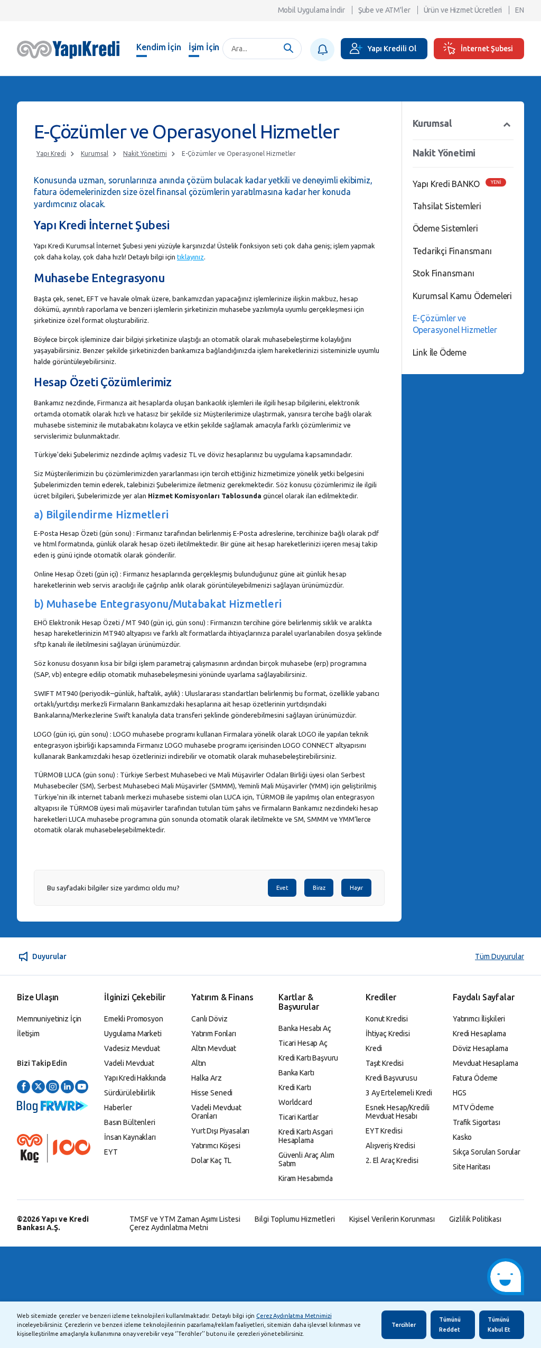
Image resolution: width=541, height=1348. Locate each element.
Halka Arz (206, 1078)
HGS (460, 1093)
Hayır (356, 888)
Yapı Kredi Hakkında (135, 1078)
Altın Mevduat (213, 1048)
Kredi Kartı (294, 1087)
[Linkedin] (67, 1087)
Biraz (319, 888)
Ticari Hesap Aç (303, 1043)
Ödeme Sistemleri (445, 228)
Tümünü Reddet (450, 1324)
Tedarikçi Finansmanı (452, 251)
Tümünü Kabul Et (499, 1324)
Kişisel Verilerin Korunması (392, 1219)
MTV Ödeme (473, 1107)
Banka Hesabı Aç (304, 1028)
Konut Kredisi (387, 1019)
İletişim (28, 1033)
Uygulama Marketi (133, 1033)
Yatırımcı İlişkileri (479, 1019)
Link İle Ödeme (440, 352)
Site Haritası (471, 1167)
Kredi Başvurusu (391, 1078)
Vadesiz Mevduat (132, 1048)
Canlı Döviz (209, 1019)
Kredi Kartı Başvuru (308, 1058)
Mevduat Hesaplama (485, 1063)
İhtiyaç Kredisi (388, 1033)
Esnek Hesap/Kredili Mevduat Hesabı (398, 1111)
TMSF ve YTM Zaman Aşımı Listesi (184, 1219)
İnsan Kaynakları (130, 1137)
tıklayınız (190, 257)
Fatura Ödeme (475, 1078)
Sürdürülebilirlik (129, 1093)
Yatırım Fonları (213, 1033)
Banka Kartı (296, 1072)
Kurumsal (94, 153)
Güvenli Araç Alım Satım (306, 1159)
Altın (198, 1063)
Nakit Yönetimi (145, 153)
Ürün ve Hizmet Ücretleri (463, 10)
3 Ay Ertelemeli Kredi (399, 1093)
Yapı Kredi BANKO (446, 184)
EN (519, 10)
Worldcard (295, 1102)
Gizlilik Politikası (475, 1219)
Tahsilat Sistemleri (447, 206)
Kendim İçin (158, 47)
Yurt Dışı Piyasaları (220, 1131)
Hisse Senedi (211, 1093)
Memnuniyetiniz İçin (49, 1019)
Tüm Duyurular (499, 956)
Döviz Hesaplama (480, 1048)
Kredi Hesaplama (479, 1033)
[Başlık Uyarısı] (322, 49)
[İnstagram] (52, 1087)
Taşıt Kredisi (385, 1063)
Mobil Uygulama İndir (311, 10)
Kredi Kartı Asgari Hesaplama (305, 1136)
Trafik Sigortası (476, 1122)
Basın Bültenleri (129, 1122)
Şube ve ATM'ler (384, 10)
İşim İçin (204, 47)
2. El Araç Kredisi (392, 1160)
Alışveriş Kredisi (390, 1145)
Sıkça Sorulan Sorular (486, 1152)
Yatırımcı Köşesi (215, 1145)
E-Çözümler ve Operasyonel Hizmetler (239, 153)
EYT (111, 1152)
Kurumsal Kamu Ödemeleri (462, 296)
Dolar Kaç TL (211, 1160)
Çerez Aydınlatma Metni (168, 1227)
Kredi (374, 1048)
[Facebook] (23, 1087)
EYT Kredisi (384, 1131)
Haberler (118, 1107)
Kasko (462, 1137)
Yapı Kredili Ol (392, 48)
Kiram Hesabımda (305, 1178)
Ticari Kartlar (298, 1117)
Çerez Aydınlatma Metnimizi (293, 1316)
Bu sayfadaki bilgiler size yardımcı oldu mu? (113, 888)
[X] (38, 1087)
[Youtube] (81, 1087)
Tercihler (403, 1325)
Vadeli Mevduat (129, 1063)
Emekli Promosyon (133, 1019)
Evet (282, 888)
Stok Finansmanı (443, 273)
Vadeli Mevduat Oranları (216, 1111)
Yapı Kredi (51, 153)
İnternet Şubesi (487, 48)
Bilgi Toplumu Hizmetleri (295, 1219)
